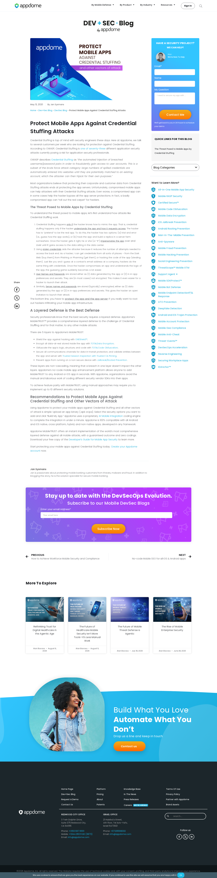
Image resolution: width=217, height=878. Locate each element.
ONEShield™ (81, 339)
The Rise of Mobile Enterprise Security (172, 628)
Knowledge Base (132, 789)
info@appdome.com (78, 837)
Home (33, 110)
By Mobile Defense (101, 4)
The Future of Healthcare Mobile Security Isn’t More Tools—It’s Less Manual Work (87, 633)
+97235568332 (118, 831)
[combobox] (185, 816)
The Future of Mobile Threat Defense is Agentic (130, 630)
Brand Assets (172, 804)
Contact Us (67, 804)
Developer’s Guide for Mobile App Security (93, 439)
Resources (166, 4)
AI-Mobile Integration (111, 416)
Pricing (100, 794)
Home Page (67, 789)
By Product (126, 4)
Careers (135, 805)
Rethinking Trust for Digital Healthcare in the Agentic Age (45, 630)
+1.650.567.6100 (76, 831)
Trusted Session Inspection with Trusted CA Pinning (89, 355)
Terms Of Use (173, 789)
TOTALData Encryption (102, 343)
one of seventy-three (92, 148)
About (100, 799)
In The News (130, 794)
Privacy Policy (173, 794)
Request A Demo (70, 799)
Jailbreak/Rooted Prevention (112, 360)
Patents (101, 804)
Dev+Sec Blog (45, 110)
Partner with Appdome (177, 799)
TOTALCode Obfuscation (105, 347)
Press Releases (131, 799)
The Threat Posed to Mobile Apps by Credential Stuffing (173, 151)
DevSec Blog (60, 110)
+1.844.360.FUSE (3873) (81, 834)
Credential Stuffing (62, 159)
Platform (101, 789)
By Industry (146, 4)
